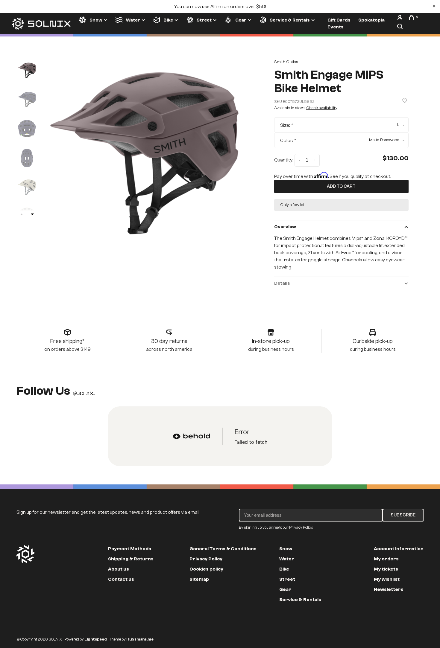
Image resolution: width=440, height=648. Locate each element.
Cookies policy (206, 569)
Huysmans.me (140, 639)
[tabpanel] (144, 153)
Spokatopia (371, 20)
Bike (168, 20)
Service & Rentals (290, 20)
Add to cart (341, 186)
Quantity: (283, 160)
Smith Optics (286, 62)
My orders (386, 559)
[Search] (400, 27)
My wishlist (387, 579)
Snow (95, 20)
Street (204, 20)
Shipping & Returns (131, 559)
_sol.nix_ (83, 393)
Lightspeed (95, 639)
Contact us (121, 579)
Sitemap (199, 579)
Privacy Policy (205, 559)
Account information (399, 548)
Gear (240, 20)
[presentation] (26, 70)
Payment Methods (129, 548)
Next (32, 214)
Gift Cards (339, 20)
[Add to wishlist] (404, 101)
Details (282, 283)
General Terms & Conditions (223, 548)
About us (118, 569)
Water (133, 20)
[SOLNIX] (25, 554)
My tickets (386, 569)
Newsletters (388, 589)
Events (335, 27)
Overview (285, 226)
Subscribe (403, 515)
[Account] (400, 18)
